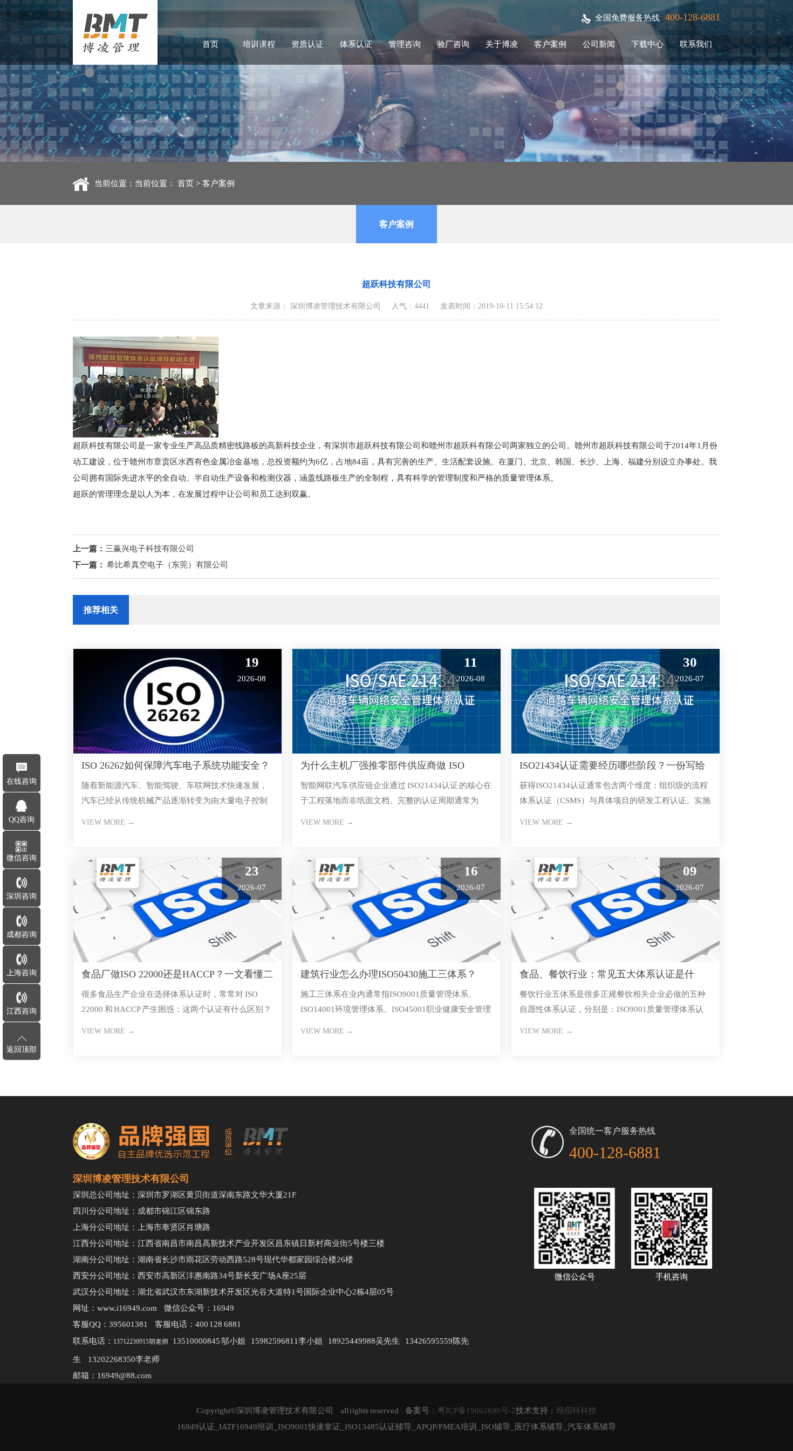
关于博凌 (502, 44)
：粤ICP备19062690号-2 (472, 1410)
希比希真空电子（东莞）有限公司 (167, 564)
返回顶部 (21, 1049)
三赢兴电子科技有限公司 (149, 548)
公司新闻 (599, 44)
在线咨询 (21, 781)
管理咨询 (404, 44)
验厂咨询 (453, 44)
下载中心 (647, 44)
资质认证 (307, 44)
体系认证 (356, 44)
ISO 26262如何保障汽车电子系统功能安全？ (175, 765)
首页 (210, 44)
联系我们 (696, 44)
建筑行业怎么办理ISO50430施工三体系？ (388, 974)
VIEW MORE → (108, 822)
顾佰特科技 (576, 1410)
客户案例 (550, 44)
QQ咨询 (22, 820)
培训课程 (259, 44)
